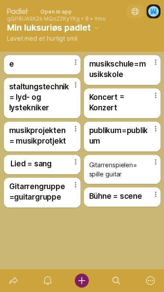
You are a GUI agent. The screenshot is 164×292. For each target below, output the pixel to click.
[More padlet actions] (150, 280)
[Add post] (82, 280)
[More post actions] (69, 65)
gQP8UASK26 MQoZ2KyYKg (43, 19)
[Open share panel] (13, 280)
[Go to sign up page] (154, 11)
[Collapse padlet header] (96, 27)
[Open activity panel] (47, 280)
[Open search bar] (116, 280)
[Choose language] (135, 11)
